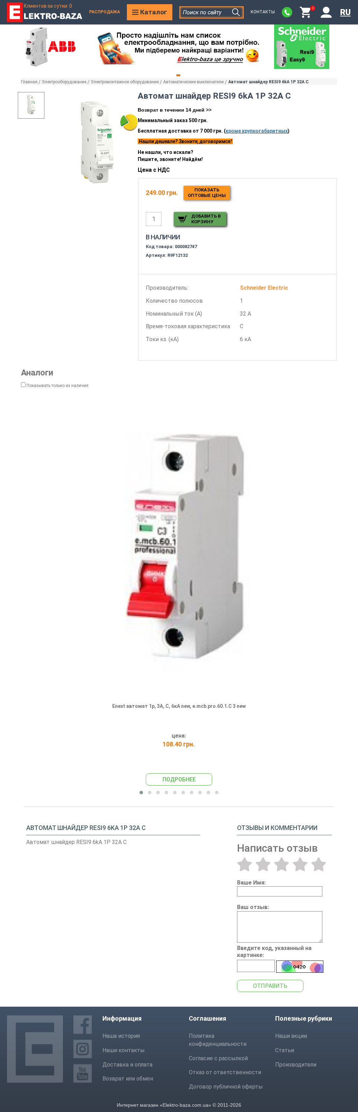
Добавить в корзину (206, 218)
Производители (295, 1064)
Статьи (284, 1050)
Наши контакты (123, 1050)
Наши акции (291, 1036)
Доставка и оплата (127, 1064)
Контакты (263, 11)
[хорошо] (300, 864)
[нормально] (281, 864)
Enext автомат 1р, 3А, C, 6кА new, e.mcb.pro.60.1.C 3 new (179, 706)
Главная (29, 81)
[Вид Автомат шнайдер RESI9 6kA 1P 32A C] (31, 105)
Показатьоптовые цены (207, 192)
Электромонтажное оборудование (125, 81)
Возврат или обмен (127, 1078)
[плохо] (263, 864)
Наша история (121, 1036)
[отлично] (318, 864)
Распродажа (104, 11)
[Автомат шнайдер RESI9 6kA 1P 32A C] (97, 145)
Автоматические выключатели (193, 81)
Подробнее (179, 779)
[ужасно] (244, 864)
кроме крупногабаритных (256, 131)
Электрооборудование (64, 81)
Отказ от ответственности (225, 1072)
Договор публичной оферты (226, 1086)
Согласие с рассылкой (218, 1058)
